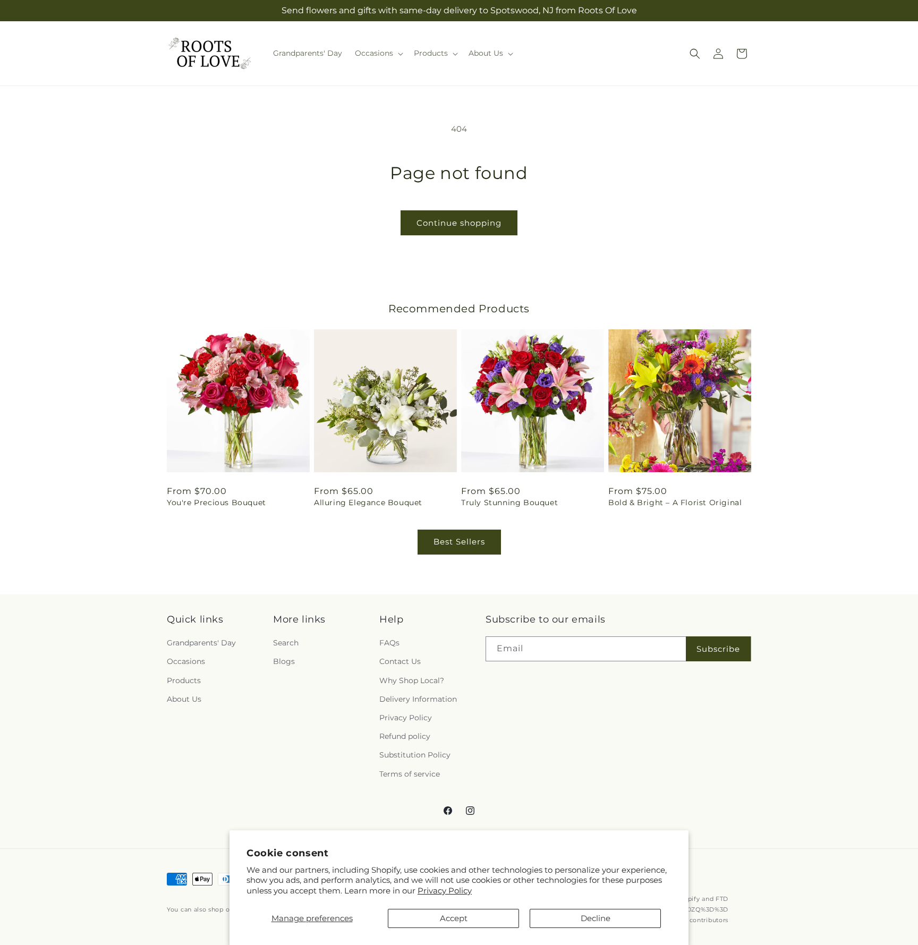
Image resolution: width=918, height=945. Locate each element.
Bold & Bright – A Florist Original (675, 502)
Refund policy (404, 736)
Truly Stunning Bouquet (509, 502)
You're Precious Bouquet (216, 502)
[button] (377, 53)
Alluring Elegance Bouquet (368, 502)
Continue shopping (459, 223)
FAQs (389, 643)
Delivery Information (418, 699)
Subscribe (718, 649)
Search (286, 643)
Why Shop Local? (411, 680)
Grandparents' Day (201, 643)
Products (184, 680)
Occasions (186, 662)
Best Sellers (459, 542)
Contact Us (400, 662)
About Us (184, 699)
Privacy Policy (445, 891)
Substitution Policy (414, 755)
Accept (454, 918)
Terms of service (409, 774)
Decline (595, 918)
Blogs (284, 662)
